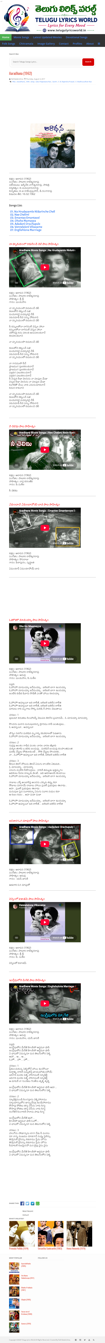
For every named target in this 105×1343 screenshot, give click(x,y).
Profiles (77, 43)
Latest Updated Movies (47, 37)
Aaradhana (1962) (20, 73)
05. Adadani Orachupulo (25, 224)
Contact (64, 43)
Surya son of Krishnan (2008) (26, 1312)
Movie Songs (21, 37)
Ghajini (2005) (26, 1299)
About (90, 43)
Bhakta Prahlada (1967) (26, 1288)
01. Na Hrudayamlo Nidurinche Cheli (32, 211)
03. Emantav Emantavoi (25, 218)
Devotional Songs (76, 37)
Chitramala (26, 43)
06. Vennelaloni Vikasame (26, 227)
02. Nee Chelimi (19, 215)
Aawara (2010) (26, 1323)
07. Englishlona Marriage (25, 230)
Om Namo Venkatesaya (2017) (27, 1276)
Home (5, 37)
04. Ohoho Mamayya (23, 221)
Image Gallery (46, 43)
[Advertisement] (52, 105)
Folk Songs (8, 43)
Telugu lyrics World (28, 1340)
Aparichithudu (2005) (26, 1264)
